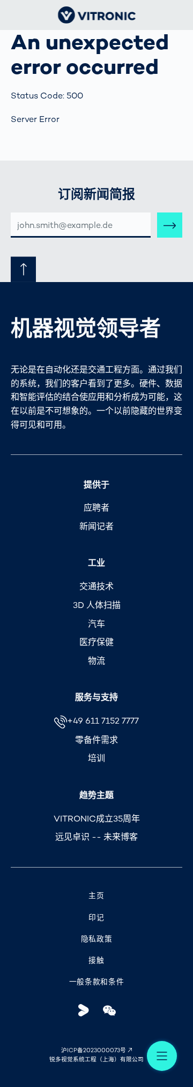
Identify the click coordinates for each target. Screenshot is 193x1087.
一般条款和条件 (96, 981)
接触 (96, 960)
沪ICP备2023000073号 (93, 1050)
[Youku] (83, 1010)
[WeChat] (109, 1010)
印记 (96, 917)
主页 (96, 895)
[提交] (169, 225)
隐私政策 (97, 939)
